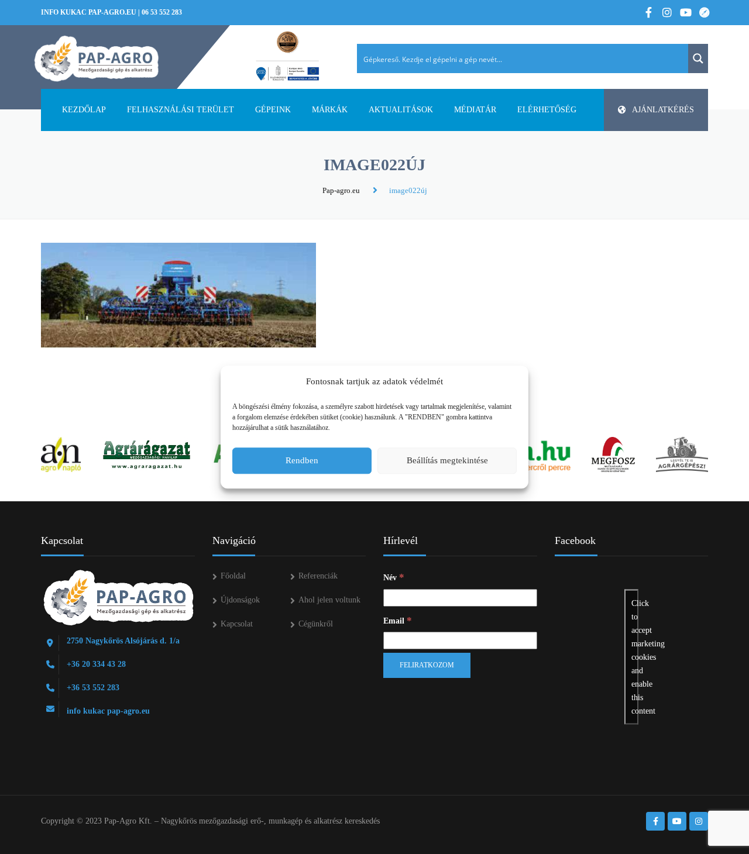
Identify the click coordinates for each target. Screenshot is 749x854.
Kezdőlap (84, 109)
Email (397, 620)
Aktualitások (401, 109)
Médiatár (475, 109)
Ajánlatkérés (663, 109)
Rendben (302, 460)
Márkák (330, 109)
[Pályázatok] (288, 56)
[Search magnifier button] (698, 58)
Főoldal (233, 575)
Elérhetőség (546, 109)
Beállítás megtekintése (447, 460)
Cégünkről (315, 623)
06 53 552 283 (162, 12)
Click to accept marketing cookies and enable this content (634, 657)
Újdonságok (240, 599)
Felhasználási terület (180, 109)
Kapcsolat (237, 623)
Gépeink (273, 109)
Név (393, 577)
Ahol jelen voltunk (329, 599)
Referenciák (318, 575)
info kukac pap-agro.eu (88, 12)
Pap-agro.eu (341, 190)
